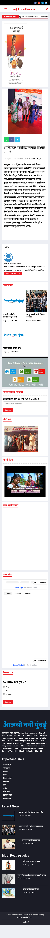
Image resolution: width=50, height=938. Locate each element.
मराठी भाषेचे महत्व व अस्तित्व (31, 861)
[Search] (47, 9)
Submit (8, 410)
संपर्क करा (6, 768)
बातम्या (5, 771)
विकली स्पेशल (7, 778)
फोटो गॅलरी (6, 791)
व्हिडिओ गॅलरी (7, 795)
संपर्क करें (26, 922)
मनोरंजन (6, 781)
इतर (4, 785)
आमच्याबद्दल (7, 765)
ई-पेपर (5, 788)
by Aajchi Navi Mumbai (13, 158)
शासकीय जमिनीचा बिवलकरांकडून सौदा (10, 315)
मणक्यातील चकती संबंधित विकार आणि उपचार (32, 875)
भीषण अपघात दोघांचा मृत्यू (11, 348)
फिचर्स (5, 775)
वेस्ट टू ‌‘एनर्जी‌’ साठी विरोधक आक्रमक (31, 826)
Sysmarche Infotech (25, 917)
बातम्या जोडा (7, 798)
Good (8, 690)
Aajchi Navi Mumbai (24, 9)
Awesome (9, 694)
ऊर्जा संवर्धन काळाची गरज (31, 889)
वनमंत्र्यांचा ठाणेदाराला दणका (31, 840)
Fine (7, 687)
